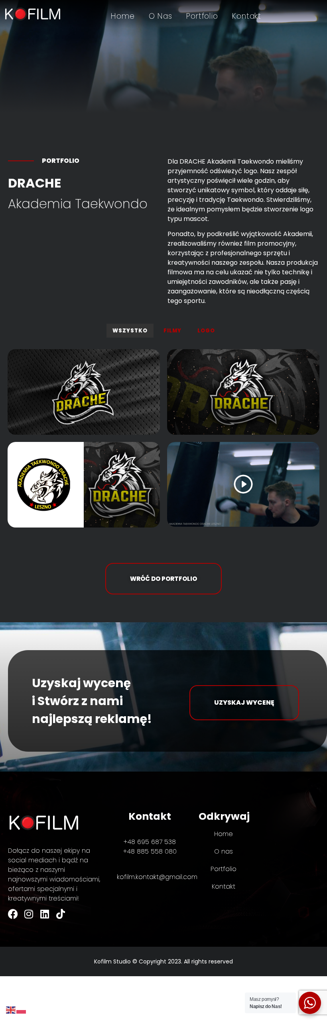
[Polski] (21, 1009)
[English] (11, 1009)
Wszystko (130, 330)
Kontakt (246, 16)
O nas (160, 16)
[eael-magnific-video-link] (243, 484)
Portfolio (202, 16)
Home (123, 16)
